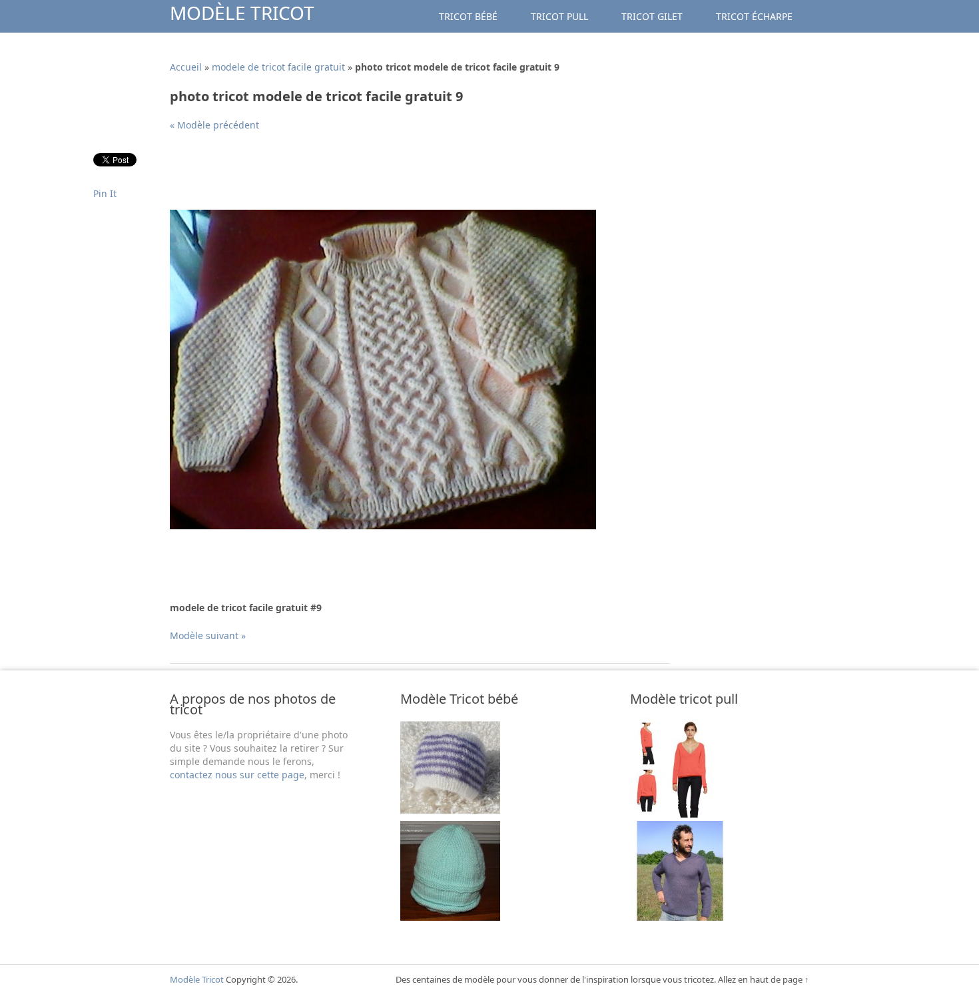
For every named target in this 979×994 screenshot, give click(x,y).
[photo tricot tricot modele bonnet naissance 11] (450, 917)
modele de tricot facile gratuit (278, 67)
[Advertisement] (412, 176)
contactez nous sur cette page (237, 774)
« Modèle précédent (214, 125)
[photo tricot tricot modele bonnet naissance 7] (450, 814)
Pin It (105, 193)
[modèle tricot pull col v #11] (680, 917)
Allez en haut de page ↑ (763, 979)
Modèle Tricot (242, 12)
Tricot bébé (468, 16)
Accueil (186, 67)
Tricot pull (559, 16)
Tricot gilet (652, 16)
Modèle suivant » (208, 635)
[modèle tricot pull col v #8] (680, 814)
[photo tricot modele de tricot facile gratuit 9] (383, 525)
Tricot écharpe (754, 16)
